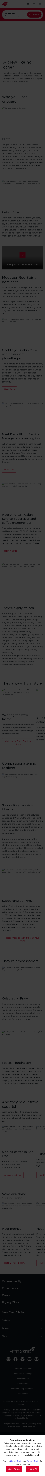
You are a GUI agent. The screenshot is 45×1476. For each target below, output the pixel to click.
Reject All (32, 1469)
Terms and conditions (23, 1369)
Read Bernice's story (14, 1263)
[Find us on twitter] (22, 1359)
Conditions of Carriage (22, 1374)
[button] (22, 258)
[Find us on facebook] (16, 1359)
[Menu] (40, 4)
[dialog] (22, 1455)
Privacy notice (22, 1379)
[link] (22, 1281)
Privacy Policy (33, 1461)
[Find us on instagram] (8, 1359)
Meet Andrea (10, 551)
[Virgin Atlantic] (8, 4)
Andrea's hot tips (12, 1175)
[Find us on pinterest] (36, 1359)
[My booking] (34, 4)
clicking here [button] (32, 1455)
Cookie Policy (16, 1461)
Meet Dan (9, 470)
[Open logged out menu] (28, 4)
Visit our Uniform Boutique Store (18, 742)
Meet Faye (9, 389)
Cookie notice (22, 1394)
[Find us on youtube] (30, 1359)
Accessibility (22, 1384)
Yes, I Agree (14, 1469)
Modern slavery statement (22, 1389)
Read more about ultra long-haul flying (22, 939)
